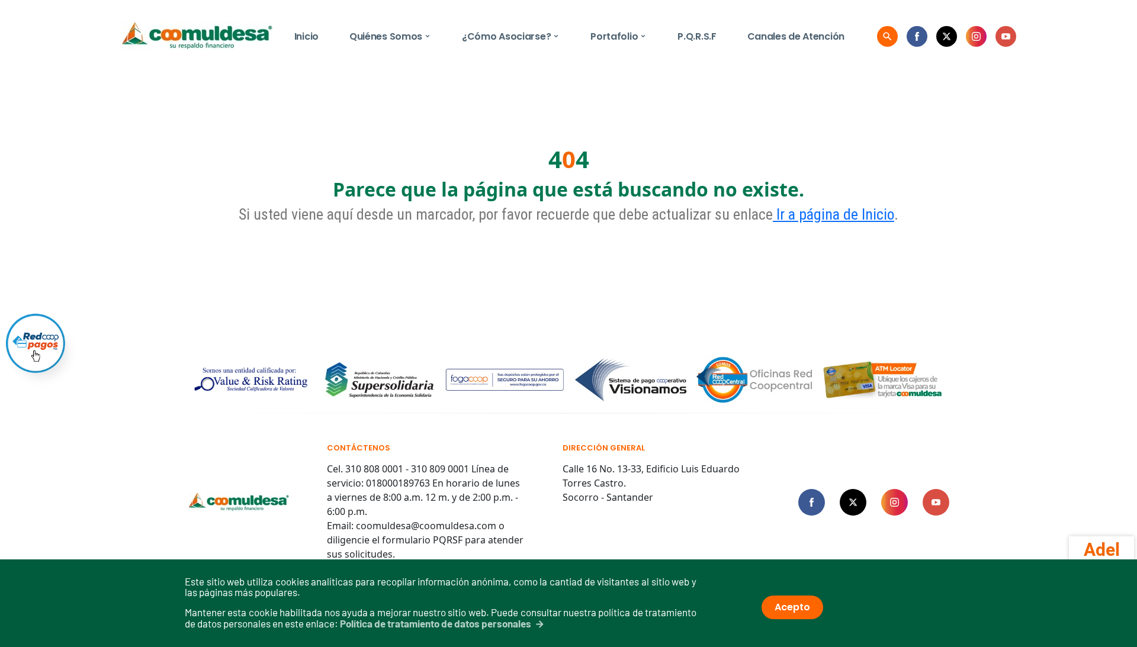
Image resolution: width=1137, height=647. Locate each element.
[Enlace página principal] (196, 36)
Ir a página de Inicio (833, 214)
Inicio (306, 36)
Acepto (792, 607)
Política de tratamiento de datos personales (435, 623)
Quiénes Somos (390, 36)
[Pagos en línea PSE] (35, 343)
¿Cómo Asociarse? (511, 36)
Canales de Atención (795, 36)
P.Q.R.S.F (696, 36)
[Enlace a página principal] (239, 502)
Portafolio (618, 36)
